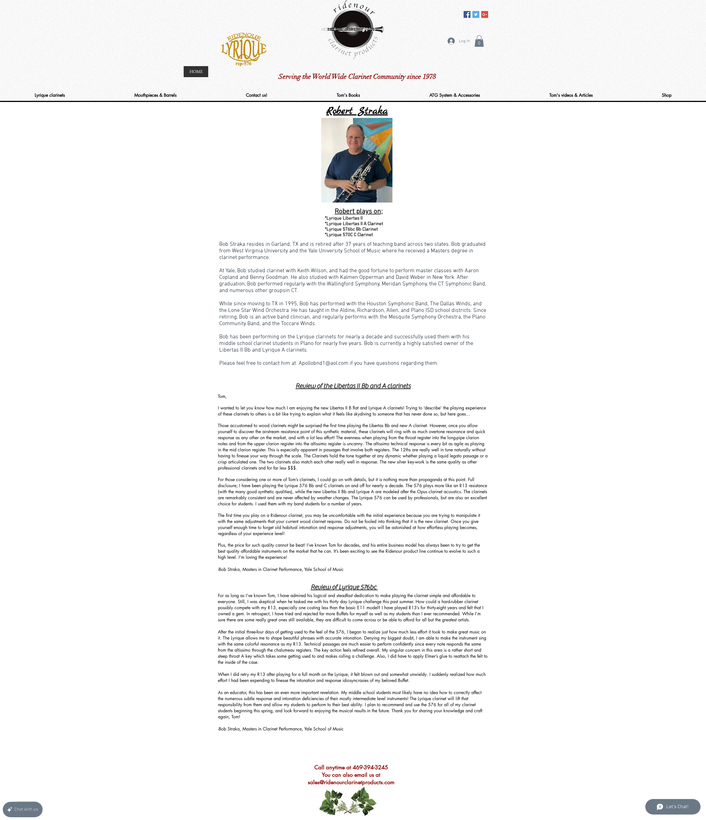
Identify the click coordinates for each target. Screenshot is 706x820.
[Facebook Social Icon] (467, 14)
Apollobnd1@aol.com (323, 363)
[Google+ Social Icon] (484, 14)
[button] (479, 41)
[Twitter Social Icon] (475, 14)
